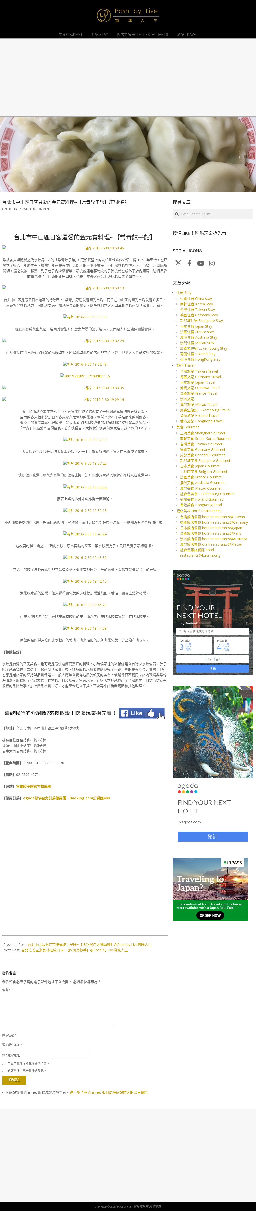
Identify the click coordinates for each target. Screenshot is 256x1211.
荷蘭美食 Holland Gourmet (201, 499)
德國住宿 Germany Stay (199, 315)
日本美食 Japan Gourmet (200, 466)
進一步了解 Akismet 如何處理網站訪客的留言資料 (109, 1092)
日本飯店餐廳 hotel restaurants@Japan (211, 527)
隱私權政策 (141, 1206)
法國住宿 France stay (197, 331)
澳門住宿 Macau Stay (197, 342)
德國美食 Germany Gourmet (203, 449)
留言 (6, 990)
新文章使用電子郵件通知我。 (27, 1070)
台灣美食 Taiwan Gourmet (201, 444)
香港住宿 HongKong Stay (200, 359)
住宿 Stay (184, 292)
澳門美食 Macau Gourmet (201, 488)
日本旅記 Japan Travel (197, 382)
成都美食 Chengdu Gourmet (202, 455)
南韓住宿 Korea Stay (196, 304)
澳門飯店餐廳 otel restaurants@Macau (211, 544)
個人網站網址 (11, 1055)
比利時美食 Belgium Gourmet (204, 471)
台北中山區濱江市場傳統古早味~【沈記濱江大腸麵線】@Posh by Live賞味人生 (90, 944)
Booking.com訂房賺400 (90, 798)
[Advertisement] (128, 77)
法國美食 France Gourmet (201, 477)
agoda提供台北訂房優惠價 (44, 798)
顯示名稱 (9, 1035)
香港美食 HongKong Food (201, 504)
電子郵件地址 (12, 1045)
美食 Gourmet (187, 427)
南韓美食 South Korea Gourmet (205, 438)
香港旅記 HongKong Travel (202, 421)
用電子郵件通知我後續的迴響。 (29, 1063)
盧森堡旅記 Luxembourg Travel (205, 410)
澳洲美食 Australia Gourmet (202, 482)
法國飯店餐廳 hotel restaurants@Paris (210, 533)
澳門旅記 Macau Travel (198, 404)
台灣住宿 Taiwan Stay (197, 309)
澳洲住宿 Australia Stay (198, 337)
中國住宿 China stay (196, 298)
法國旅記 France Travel (198, 393)
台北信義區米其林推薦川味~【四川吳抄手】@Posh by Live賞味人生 (75, 950)
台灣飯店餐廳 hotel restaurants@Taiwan (212, 516)
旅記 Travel (185, 365)
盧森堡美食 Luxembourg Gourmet (207, 493)
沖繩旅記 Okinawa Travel (200, 387)
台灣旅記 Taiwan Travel (199, 371)
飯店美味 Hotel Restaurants (198, 510)
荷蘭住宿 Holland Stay (198, 353)
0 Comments (42, 209)
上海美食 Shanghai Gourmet (203, 433)
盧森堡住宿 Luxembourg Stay (203, 348)
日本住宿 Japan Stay (196, 326)
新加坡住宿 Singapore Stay (201, 320)
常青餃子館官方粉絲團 (33, 786)
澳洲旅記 (187, 398)
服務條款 (155, 1206)
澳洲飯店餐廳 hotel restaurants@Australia (213, 538)
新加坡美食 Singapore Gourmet (205, 460)
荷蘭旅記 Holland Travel (199, 415)
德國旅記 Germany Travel (200, 376)
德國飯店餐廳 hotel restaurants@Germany (214, 522)
